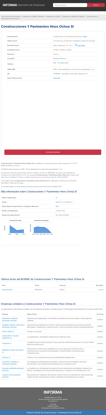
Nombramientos (7, 289)
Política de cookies (53, 406)
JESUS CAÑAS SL (8, 331)
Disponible (56, 78)
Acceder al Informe (53, 152)
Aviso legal (53, 404)
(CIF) (85, 36)
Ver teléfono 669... (63, 63)
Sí (56, 198)
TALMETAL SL (6, 343)
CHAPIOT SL (6, 357)
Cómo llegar (81, 45)
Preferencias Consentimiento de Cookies (53, 408)
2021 (57, 206)
